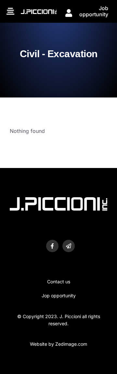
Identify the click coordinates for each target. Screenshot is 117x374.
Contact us (58, 281)
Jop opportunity (59, 295)
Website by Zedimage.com (58, 344)
